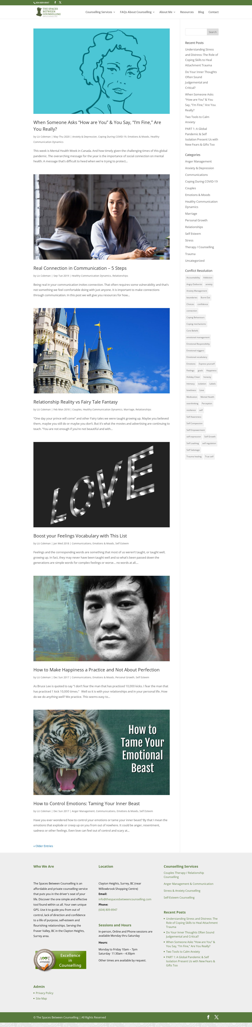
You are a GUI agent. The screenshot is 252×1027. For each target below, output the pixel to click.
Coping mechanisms (196, 323)
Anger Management (83, 811)
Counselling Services (99, 12)
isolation (202, 383)
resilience (191, 410)
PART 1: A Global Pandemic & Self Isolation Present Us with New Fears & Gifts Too (190, 961)
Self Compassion (194, 423)
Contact (213, 12)
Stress (189, 240)
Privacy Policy (44, 993)
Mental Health (207, 396)
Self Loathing (193, 443)
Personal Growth (124, 677)
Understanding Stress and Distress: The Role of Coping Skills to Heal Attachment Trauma (192, 923)
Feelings (190, 370)
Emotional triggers (195, 350)
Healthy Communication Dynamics (91, 275)
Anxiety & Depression (84, 136)
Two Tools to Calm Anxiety (183, 952)
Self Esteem (122, 543)
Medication (192, 396)
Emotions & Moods (138, 136)
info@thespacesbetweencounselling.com (125, 899)
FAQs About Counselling (136, 12)
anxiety (209, 284)
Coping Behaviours (196, 317)
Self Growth (209, 436)
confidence (202, 304)
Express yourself (207, 363)
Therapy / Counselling (199, 247)
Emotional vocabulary (197, 357)
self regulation (209, 443)
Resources (187, 12)
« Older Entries (43, 846)
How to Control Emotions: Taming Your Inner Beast (86, 803)
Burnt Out (205, 297)
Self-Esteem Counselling (179, 897)
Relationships (120, 275)
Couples (77, 409)
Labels (212, 383)
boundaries (192, 297)
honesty (207, 377)
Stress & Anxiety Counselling (182, 891)
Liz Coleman (44, 136)
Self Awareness (194, 416)
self (201, 410)
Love (202, 390)
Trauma (190, 254)
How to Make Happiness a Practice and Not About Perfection (96, 670)
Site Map (41, 998)
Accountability (193, 277)
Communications (81, 543)
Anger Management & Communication (188, 884)
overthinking (192, 403)
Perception (207, 403)
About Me (165, 12)
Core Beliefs (192, 330)
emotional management (198, 337)
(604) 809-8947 (108, 910)
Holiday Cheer (193, 377)
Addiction (207, 277)
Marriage (129, 409)
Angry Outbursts (194, 284)
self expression (194, 436)
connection (192, 310)
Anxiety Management (197, 290)
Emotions (191, 363)
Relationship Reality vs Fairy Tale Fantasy (75, 402)
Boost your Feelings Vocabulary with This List (80, 536)
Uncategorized (195, 261)
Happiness (211, 370)
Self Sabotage (193, 450)
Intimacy (191, 383)
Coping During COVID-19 (112, 136)
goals (200, 370)
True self (209, 456)
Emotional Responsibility (198, 343)
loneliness (191, 390)
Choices (190, 304)
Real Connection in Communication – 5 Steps (80, 268)
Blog (201, 12)
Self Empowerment (196, 430)
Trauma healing (194, 456)
